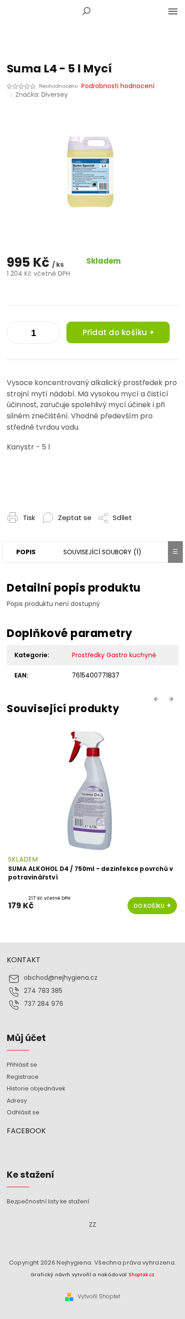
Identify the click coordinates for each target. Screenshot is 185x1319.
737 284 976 (43, 1004)
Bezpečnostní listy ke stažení (48, 1201)
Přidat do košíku (115, 332)
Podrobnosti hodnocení (117, 86)
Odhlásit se (23, 1112)
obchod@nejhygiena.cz (60, 978)
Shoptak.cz (141, 1275)
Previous (158, 699)
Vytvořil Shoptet (99, 1296)
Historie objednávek (36, 1088)
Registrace (23, 1077)
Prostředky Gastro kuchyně (114, 655)
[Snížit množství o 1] (51, 334)
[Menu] (173, 11)
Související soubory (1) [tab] (102, 551)
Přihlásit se (22, 1064)
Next (172, 699)
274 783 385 (43, 991)
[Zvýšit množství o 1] (16, 334)
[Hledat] (86, 11)
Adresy (17, 1100)
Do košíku (149, 906)
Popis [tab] (25, 551)
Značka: (41, 94)
